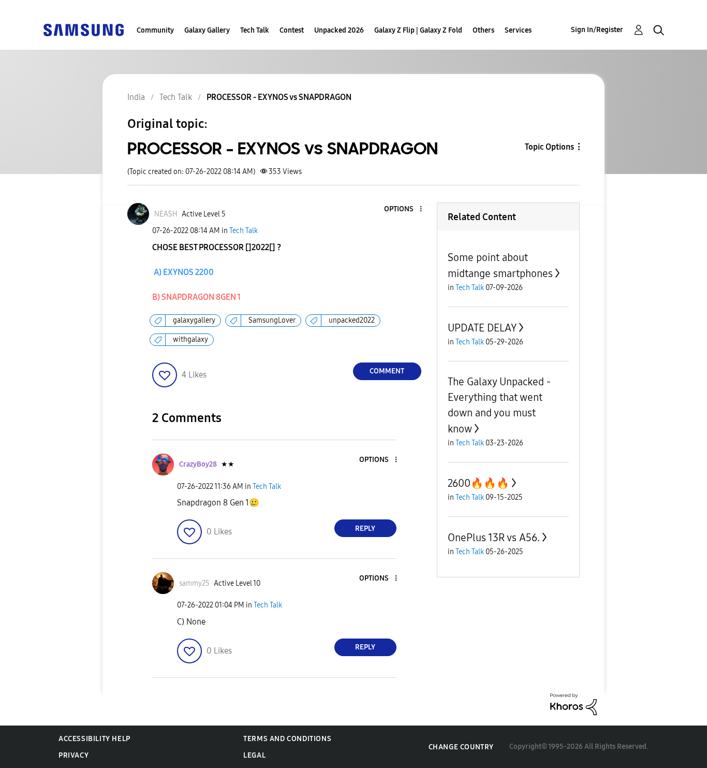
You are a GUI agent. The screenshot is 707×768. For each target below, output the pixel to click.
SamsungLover (272, 320)
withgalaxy (190, 339)
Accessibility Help (94, 738)
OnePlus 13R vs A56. (494, 537)
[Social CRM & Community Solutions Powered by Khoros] (573, 703)
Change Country (461, 747)
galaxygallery (194, 320)
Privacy (73, 755)
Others (483, 30)
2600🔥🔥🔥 (478, 483)
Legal (254, 755)
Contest (291, 30)
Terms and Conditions (287, 738)
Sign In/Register (597, 29)
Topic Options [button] (549, 147)
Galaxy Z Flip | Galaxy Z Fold (418, 30)
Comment (387, 371)
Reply (365, 528)
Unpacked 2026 (339, 30)
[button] (403, 209)
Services (518, 30)
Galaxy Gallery (207, 30)
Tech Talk (254, 30)
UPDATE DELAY (482, 328)
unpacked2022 (352, 320)
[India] (83, 29)
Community (155, 30)
